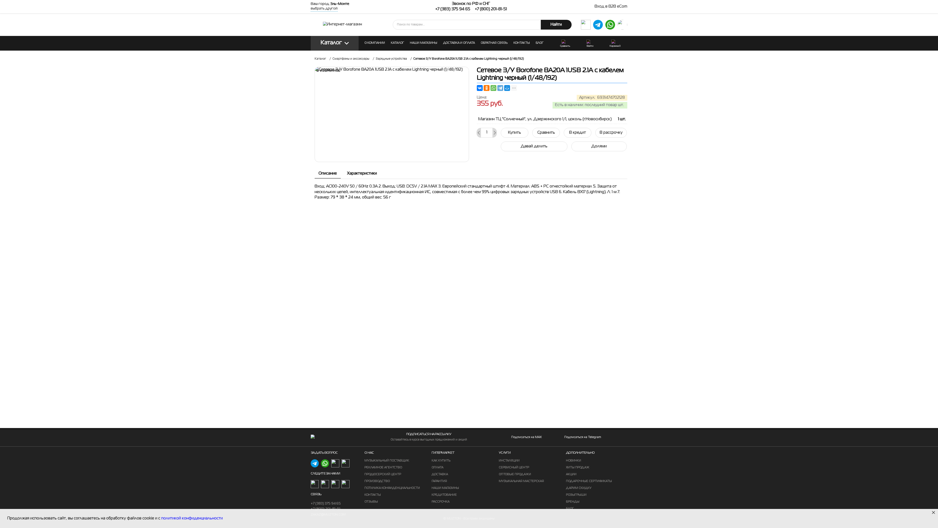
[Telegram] (500, 88)
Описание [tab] (328, 173)
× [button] (933, 512)
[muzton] (586, 25)
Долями (599, 146)
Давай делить (534, 146)
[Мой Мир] (507, 88)
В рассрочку (611, 132)
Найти (556, 24)
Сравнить (546, 132)
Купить (514, 132)
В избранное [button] (329, 71)
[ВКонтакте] (480, 88)
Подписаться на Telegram (582, 437)
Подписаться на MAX (526, 437)
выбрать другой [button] (324, 8)
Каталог (331, 43)
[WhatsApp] (493, 88)
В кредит (577, 132)
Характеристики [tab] (362, 173)
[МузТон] (342, 24)
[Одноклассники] (487, 88)
